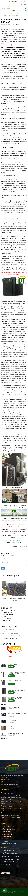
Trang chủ (3, 14)
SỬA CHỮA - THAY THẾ (8, 610)
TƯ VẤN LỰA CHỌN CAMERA (10, 859)
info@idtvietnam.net (12, 447)
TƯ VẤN (10, 14)
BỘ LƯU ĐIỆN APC (12, 664)
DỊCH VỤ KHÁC (5, 623)
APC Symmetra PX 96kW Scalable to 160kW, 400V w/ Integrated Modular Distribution (16, 682)
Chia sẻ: (15, 546)
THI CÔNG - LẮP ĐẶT (7, 616)
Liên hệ (11, 666)
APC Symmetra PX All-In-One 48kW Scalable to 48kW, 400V (16, 673)
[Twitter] (20, 546)
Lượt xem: (19, 24)
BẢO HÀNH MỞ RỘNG (7, 612)
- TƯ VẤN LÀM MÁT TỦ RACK (9, 634)
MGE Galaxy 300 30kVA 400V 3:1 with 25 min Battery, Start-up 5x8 (17, 698)
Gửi (3, 568)
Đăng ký (23, 1)
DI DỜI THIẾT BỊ (6, 836)
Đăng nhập (14, 1)
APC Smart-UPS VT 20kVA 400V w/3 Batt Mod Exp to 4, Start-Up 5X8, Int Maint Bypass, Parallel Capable (16, 690)
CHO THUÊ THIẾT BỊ (7, 614)
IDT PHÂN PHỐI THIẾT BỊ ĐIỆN (15, 727)
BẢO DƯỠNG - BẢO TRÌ (8, 620)
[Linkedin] (22, 546)
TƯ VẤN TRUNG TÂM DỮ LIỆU (9, 629)
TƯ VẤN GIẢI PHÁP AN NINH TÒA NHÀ (13, 636)
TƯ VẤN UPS (18, 14)
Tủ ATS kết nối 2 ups (13, 720)
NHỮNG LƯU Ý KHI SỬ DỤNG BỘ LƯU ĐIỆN (14, 599)
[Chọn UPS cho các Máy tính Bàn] (25, 546)
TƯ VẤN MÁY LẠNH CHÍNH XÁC (9, 638)
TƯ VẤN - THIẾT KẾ (6, 618)
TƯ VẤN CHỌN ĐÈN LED (9, 861)
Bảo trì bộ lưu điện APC (14, 707)
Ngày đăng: (4, 24)
